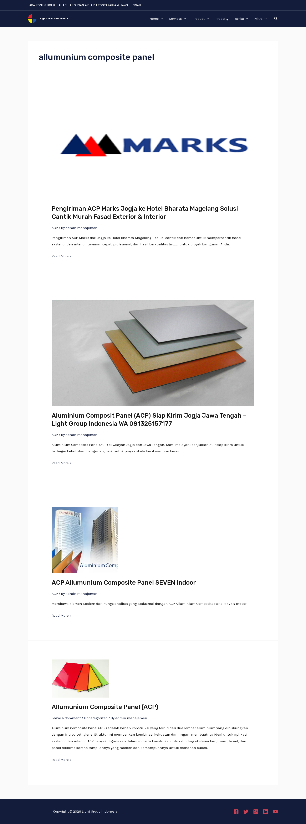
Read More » (62, 255)
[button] (276, 18)
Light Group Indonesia (54, 18)
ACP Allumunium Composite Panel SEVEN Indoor (124, 582)
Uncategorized (96, 718)
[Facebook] (236, 811)
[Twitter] (246, 811)
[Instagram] (255, 811)
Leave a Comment (66, 718)
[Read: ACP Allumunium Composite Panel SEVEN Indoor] (85, 540)
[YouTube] (275, 811)
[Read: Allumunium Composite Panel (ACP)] (80, 678)
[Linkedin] (265, 811)
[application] (161, 18)
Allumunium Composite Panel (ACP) (105, 707)
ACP (55, 228)
